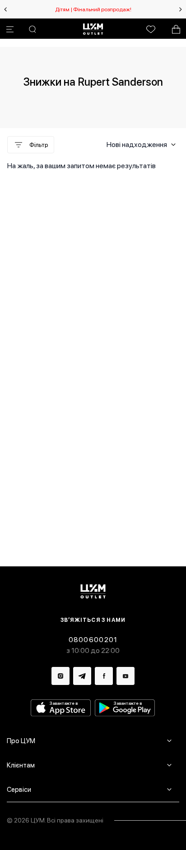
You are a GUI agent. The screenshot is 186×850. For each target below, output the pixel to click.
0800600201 (93, 639)
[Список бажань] (150, 29)
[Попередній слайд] (5, 9)
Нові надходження (137, 144)
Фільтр (38, 144)
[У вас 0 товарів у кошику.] (176, 29)
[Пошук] (32, 29)
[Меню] (10, 29)
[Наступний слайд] (180, 9)
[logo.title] (93, 591)
